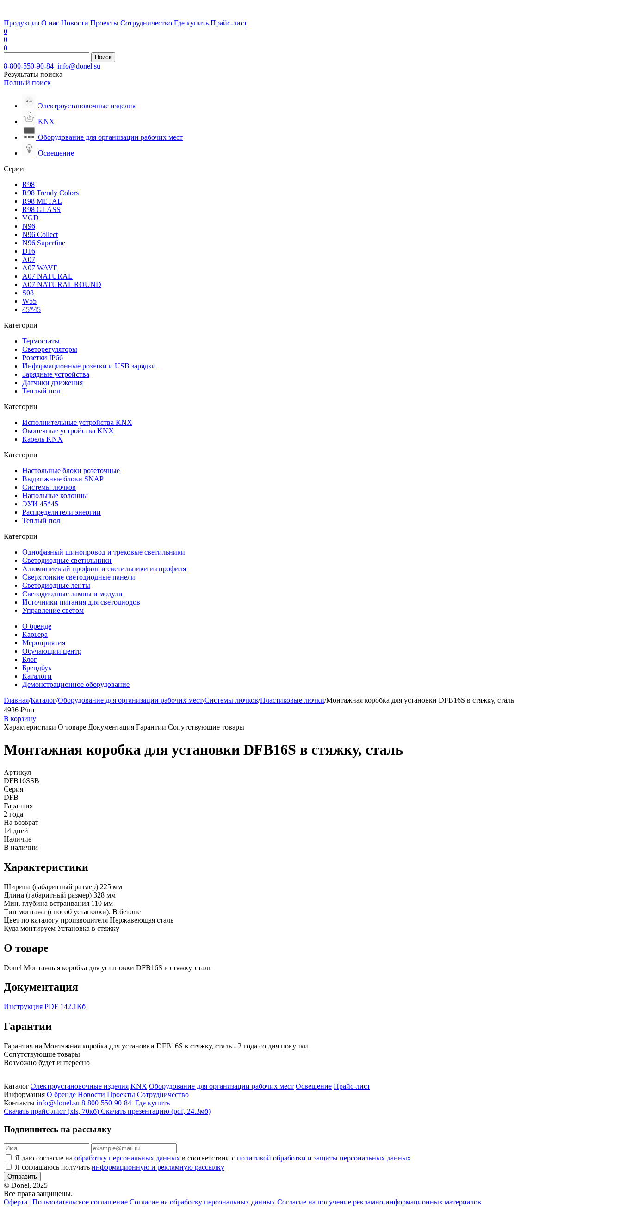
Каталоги (37, 676)
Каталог (43, 700)
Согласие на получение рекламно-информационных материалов (379, 1202)
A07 (28, 259)
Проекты (104, 23)
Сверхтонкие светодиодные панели (78, 577)
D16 (28, 251)
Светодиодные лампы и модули (72, 594)
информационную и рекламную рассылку (158, 1167)
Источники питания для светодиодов (81, 602)
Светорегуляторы (49, 349)
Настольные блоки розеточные (71, 470)
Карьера (35, 634)
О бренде (36, 626)
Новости (74, 23)
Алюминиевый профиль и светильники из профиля (104, 569)
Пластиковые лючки (292, 700)
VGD (30, 218)
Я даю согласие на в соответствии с (213, 1158)
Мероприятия (43, 643)
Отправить (22, 1176)
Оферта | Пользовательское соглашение (66, 1202)
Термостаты (41, 341)
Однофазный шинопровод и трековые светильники (103, 552)
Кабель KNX (42, 439)
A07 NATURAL (47, 276)
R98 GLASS (41, 209)
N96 (28, 226)
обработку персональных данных (127, 1158)
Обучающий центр (51, 651)
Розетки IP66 (42, 358)
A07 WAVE (40, 268)
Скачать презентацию (156, 1111)
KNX (138, 1086)
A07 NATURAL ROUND (61, 284)
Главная (16, 700)
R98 (28, 184)
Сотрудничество (146, 23)
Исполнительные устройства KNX (77, 422)
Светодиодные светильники (67, 560)
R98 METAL (42, 201)
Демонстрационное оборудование (76, 684)
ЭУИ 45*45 (40, 504)
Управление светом (53, 610)
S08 (28, 293)
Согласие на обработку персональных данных (203, 1202)
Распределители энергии (61, 512)
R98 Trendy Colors (50, 193)
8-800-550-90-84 (30, 66)
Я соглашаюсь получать (119, 1167)
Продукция (21, 23)
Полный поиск (27, 83)
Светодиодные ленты (56, 585)
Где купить (191, 23)
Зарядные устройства (55, 374)
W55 (29, 301)
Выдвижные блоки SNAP (63, 479)
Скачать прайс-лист (51, 1111)
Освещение (314, 1086)
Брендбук (37, 668)
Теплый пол (41, 391)
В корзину (20, 719)
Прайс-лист (229, 23)
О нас (50, 23)
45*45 (31, 309)
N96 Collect (40, 234)
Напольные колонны (55, 495)
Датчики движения (52, 383)
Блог (29, 659)
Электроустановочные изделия (80, 1086)
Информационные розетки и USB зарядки (89, 366)
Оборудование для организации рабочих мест (130, 700)
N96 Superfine (43, 243)
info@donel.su (78, 66)
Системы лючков (49, 487)
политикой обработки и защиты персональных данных (324, 1158)
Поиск (103, 57)
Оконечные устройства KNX (68, 431)
